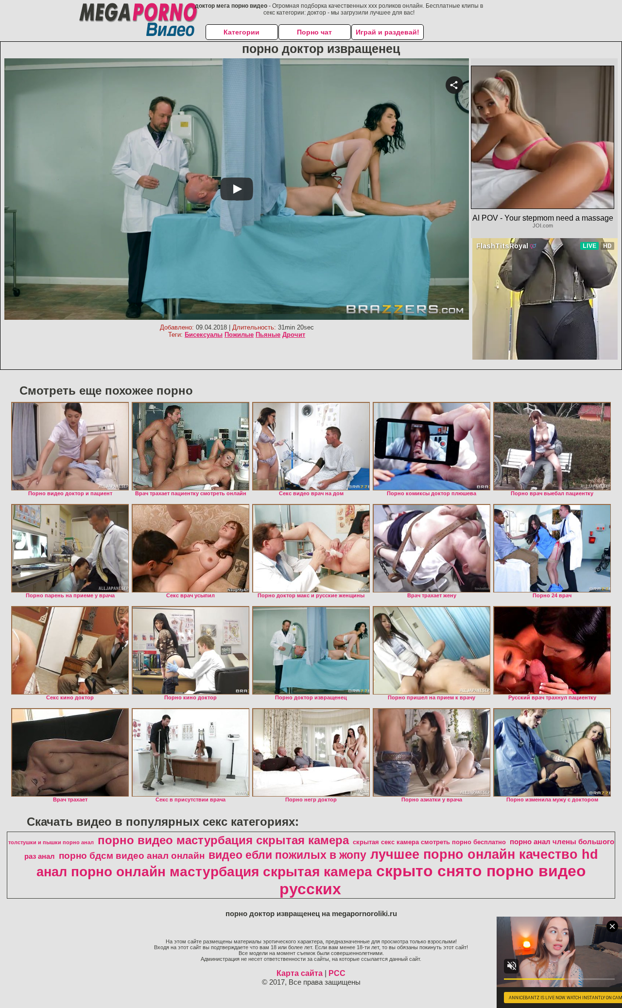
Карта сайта (299, 973)
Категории (241, 32)
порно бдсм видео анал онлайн (132, 856)
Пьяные (268, 334)
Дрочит (293, 334)
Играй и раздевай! (387, 32)
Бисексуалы (204, 334)
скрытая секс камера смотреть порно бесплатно (429, 842)
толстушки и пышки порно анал (51, 842)
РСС (337, 973)
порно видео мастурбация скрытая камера (223, 840)
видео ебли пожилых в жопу (287, 855)
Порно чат (314, 32)
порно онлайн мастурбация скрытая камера (221, 871)
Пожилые (239, 334)
